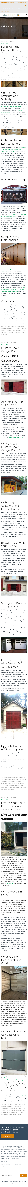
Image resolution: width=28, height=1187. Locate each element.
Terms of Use (18, 1170)
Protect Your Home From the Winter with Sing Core (13, 806)
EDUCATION (7, 8)
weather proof (4, 1114)
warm (13, 1112)
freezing (3, 1110)
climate (4, 1108)
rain (8, 1112)
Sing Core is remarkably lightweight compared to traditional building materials (13, 149)
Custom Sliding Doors (9, 1104)
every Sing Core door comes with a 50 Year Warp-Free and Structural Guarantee (13, 289)
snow (10, 1112)
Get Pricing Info (7, 1136)
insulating (13, 1110)
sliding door (20, 332)
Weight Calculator (5, 1164)
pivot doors (8, 1080)
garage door (17, 785)
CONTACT (7, 11)
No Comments (4, 43)
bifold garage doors (16, 779)
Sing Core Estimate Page (16, 437)
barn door (19, 328)
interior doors (17, 1078)
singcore (6, 332)
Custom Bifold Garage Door (14, 781)
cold (7, 1108)
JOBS (2, 11)
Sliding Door (18, 1106)
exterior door (6, 330)
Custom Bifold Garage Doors (10, 349)
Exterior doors (8, 1078)
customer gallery (21, 1095)
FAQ (23, 8)
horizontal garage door (13, 787)
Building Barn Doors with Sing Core (11, 50)
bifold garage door (6, 779)
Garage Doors (4, 328)
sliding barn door (13, 332)
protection (3, 1112)
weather (22, 1112)
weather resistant (13, 1114)
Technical (3, 1168)
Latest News (18, 1164)
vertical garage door (9, 789)
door (6, 785)
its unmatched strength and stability (11, 106)
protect (23, 1110)
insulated (8, 1110)
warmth (17, 1112)
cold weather (12, 1108)
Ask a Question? (19, 1168)
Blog (2, 326)
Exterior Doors (20, 326)
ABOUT (2, 8)
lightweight (12, 330)
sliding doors (15, 1080)
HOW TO (19, 8)
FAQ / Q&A (3, 1166)
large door (18, 1110)
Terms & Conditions (20, 1166)
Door (15, 326)
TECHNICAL (14, 8)
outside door (19, 330)
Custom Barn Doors (9, 326)
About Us (3, 1170)
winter (19, 1114)
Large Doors (11, 328)
